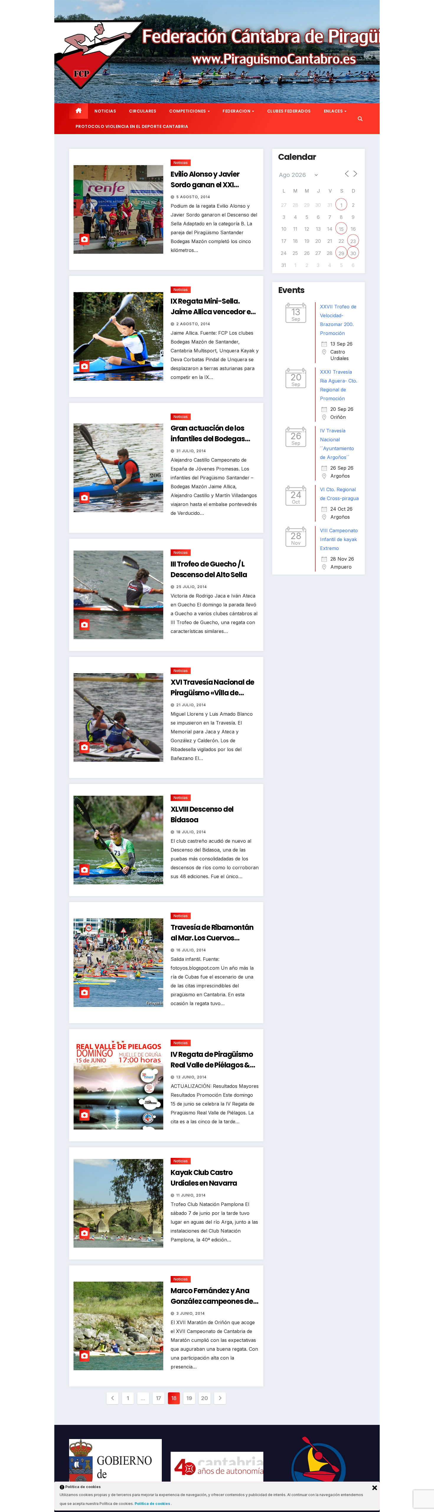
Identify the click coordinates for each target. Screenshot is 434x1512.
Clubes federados (289, 111)
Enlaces (334, 111)
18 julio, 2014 (191, 832)
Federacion (237, 111)
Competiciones (188, 111)
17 (158, 1398)
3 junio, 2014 (190, 1313)
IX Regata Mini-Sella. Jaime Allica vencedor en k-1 (213, 311)
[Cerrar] (374, 1487)
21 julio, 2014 (191, 705)
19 (189, 1398)
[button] (360, 119)
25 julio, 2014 (191, 587)
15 (341, 229)
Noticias (105, 111)
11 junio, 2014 (191, 1195)
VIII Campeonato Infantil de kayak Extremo (339, 539)
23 (353, 241)
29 (341, 253)
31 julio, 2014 (191, 451)
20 (204, 1398)
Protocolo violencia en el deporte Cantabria (132, 126)
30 (353, 253)
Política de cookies (153, 1503)
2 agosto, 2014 (193, 324)
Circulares (142, 111)
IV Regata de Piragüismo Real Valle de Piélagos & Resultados (212, 1064)
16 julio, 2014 (191, 950)
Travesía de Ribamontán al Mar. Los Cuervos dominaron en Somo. (212, 937)
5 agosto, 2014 (193, 197)
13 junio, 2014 (191, 1077)
